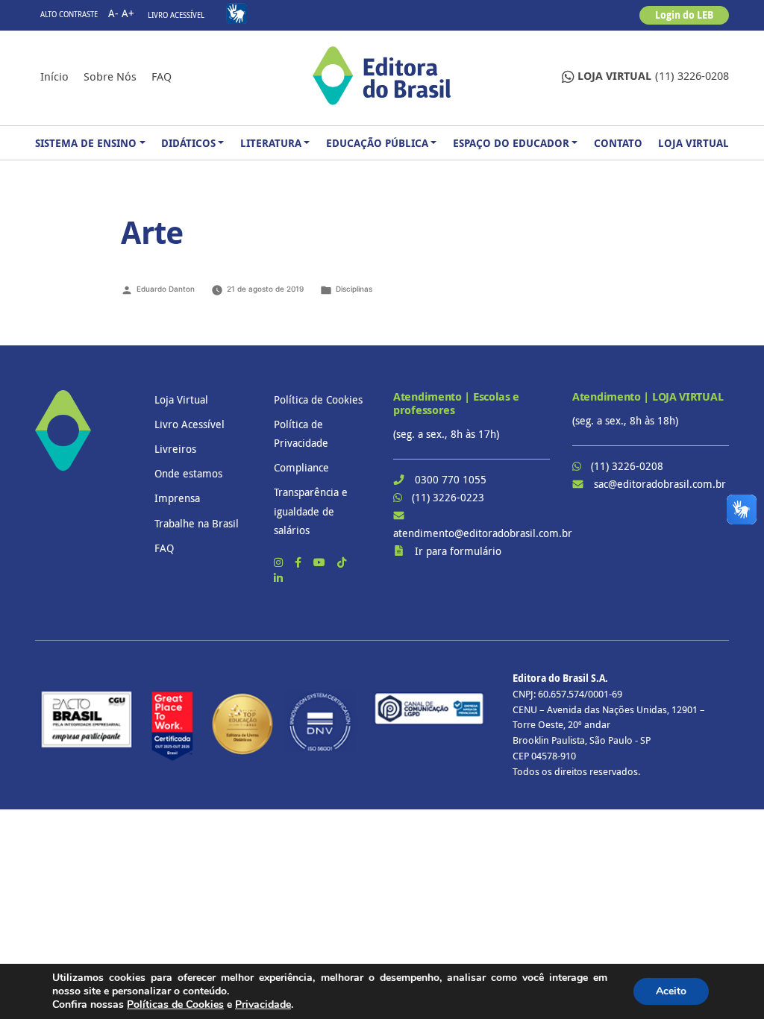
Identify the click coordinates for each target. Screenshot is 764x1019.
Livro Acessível (176, 15)
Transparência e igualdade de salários (311, 510)
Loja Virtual (693, 143)
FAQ (161, 76)
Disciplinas (354, 288)
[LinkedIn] (278, 578)
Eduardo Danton (166, 288)
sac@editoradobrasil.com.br (660, 484)
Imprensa (177, 498)
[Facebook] (299, 562)
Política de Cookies (318, 399)
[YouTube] (320, 562)
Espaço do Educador (511, 143)
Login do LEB (684, 15)
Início (54, 76)
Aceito (671, 991)
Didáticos (188, 143)
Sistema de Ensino (86, 143)
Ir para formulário (458, 551)
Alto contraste (69, 14)
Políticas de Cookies (175, 1004)
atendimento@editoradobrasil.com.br (482, 533)
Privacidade (263, 1004)
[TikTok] (341, 562)
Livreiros (175, 449)
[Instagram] (280, 562)
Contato (618, 143)
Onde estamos (188, 473)
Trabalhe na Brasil (196, 523)
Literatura (270, 143)
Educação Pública (377, 143)
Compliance (301, 467)
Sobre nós (110, 76)
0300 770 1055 (450, 479)
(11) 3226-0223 (448, 497)
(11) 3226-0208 (653, 76)
